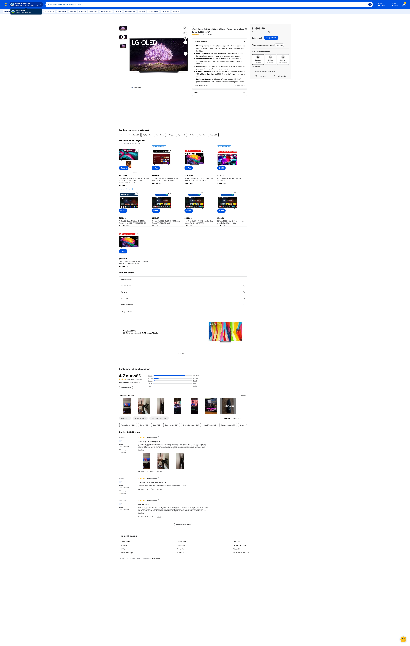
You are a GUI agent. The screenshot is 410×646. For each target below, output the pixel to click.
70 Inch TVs (236, 549)
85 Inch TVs (180, 553)
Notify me (279, 45)
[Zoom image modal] (185, 38)
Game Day (118, 11)
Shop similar (271, 38)
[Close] (39, 11)
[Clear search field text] (365, 4)
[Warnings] (244, 298)
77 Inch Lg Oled (125, 541)
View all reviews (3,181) (183, 524)
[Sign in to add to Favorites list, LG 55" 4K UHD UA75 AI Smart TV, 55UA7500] (235, 150)
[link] (228, 406)
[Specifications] (244, 286)
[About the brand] (244, 304)
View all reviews (126, 387)
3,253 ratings (208, 34)
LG (192, 26)
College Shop (62, 11)
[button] (380, 4)
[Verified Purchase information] (158, 437)
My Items (142, 11)
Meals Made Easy (130, 11)
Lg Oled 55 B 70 (181, 545)
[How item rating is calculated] (139, 382)
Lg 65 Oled (236, 541)
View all (243, 395)
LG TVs (123, 549)
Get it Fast (73, 11)
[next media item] (185, 54)
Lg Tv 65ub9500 (182, 541)
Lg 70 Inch (124, 545)
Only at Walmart (153, 11)
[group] (202, 35)
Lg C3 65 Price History (240, 545)
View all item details (201, 85)
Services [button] (21, 11)
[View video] (185, 42)
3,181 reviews (139, 379)
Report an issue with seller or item (265, 71)
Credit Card (165, 11)
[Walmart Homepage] (5, 4)
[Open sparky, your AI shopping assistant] (403, 639)
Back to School (49, 11)
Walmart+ (176, 11)
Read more (141, 450)
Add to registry (282, 76)
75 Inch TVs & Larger (127, 553)
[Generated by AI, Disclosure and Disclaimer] (244, 85)
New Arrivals (93, 11)
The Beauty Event (106, 11)
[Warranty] (244, 292)
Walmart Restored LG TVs (241, 553)
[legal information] (269, 32)
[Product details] (244, 279)
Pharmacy (82, 11)
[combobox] (209, 4)
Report (159, 471)
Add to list (263, 76)
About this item (126, 272)
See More (182, 354)
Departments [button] (8, 11)
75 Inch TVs (180, 549)
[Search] (370, 4)
